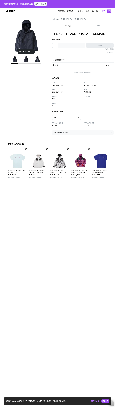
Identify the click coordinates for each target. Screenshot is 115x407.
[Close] (32, 51)
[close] (109, 4)
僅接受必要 (95, 401)
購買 (100, 45)
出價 (98, 26)
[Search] (93, 11)
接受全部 (105, 401)
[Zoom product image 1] (26, 34)
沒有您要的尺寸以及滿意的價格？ (82, 72)
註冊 (109, 11)
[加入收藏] (54, 45)
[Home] (9, 11)
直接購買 (67, 26)
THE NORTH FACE (67, 19)
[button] (96, 11)
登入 (103, 11)
